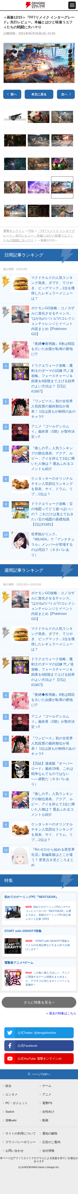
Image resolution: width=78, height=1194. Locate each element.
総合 (8, 1085)
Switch (9, 1111)
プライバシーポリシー (20, 1142)
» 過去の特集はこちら (61, 1013)
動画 (45, 1120)
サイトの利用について (20, 1133)
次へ (64, 94)
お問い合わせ (14, 1150)
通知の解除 (49, 1133)
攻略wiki (10, 1120)
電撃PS (47, 1103)
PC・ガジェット (16, 1103)
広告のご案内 (51, 1142)
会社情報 (48, 1150)
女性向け (48, 1111)
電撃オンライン (13, 231)
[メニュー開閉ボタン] (72, 5)
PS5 (31, 231)
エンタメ (11, 1094)
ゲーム (46, 1085)
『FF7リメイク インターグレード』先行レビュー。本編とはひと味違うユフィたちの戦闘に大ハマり (39, 235)
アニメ (46, 1094)
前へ (14, 94)
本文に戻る (39, 94)
